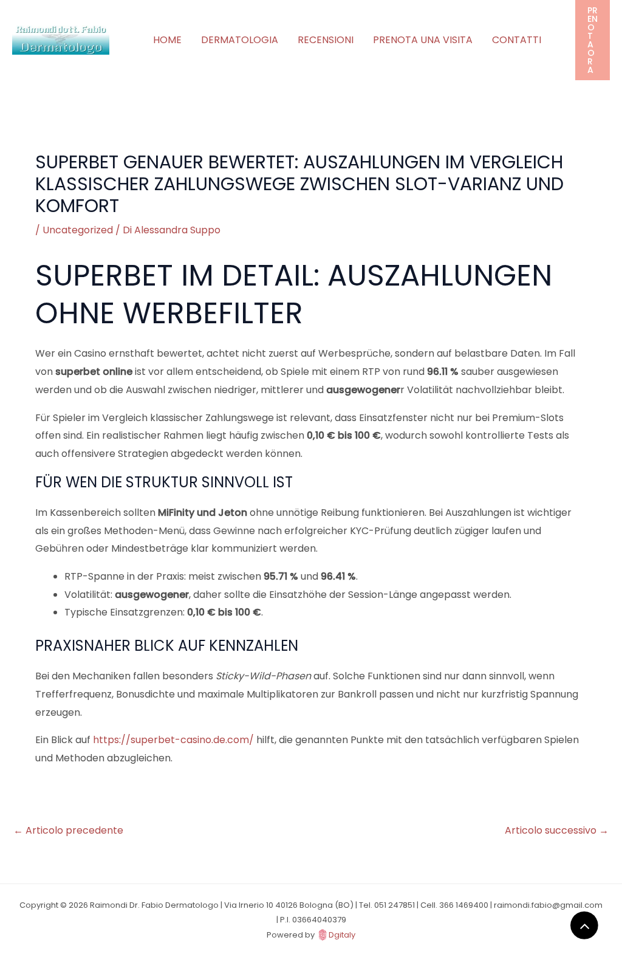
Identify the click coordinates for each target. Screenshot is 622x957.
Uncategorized (78, 230)
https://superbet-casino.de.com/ (173, 740)
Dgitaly (342, 935)
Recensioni (326, 40)
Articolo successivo (557, 830)
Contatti (516, 40)
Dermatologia (239, 40)
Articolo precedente (68, 830)
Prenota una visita (423, 40)
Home (167, 40)
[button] (592, 40)
